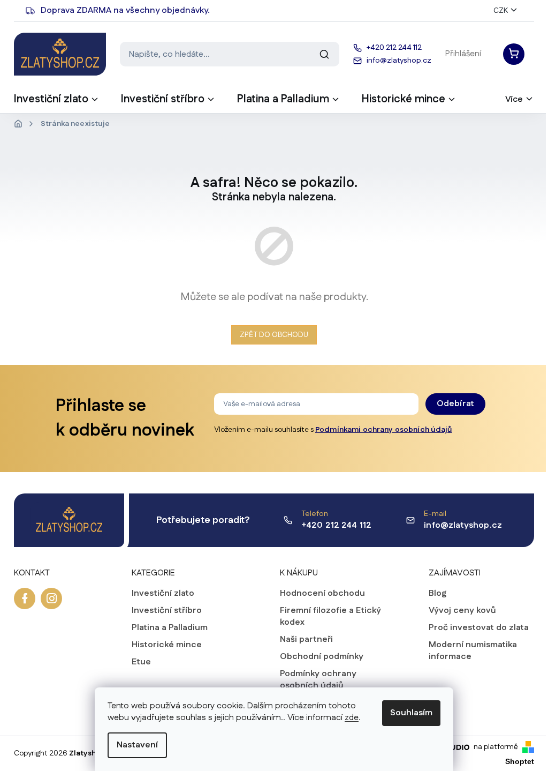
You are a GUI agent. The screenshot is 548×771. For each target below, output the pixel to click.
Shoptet (519, 761)
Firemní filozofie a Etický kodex (330, 616)
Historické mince (167, 645)
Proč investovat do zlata (479, 628)
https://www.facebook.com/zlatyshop (24, 598)
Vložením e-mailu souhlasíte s (333, 429)
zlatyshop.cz (51, 598)
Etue (141, 662)
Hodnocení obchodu (322, 594)
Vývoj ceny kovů (462, 611)
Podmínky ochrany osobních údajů (318, 680)
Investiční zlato (163, 594)
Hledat (324, 54)
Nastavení (137, 745)
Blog (437, 594)
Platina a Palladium (170, 628)
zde (352, 718)
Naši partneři (306, 640)
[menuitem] (57, 102)
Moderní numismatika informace (473, 651)
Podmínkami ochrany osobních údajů (383, 429)
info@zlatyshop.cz (463, 525)
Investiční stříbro (167, 611)
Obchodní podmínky (321, 657)
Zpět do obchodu (274, 335)
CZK (500, 10)
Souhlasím (411, 713)
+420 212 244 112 (336, 525)
